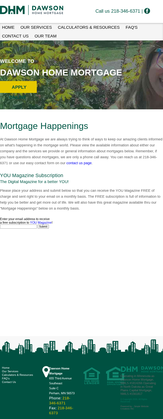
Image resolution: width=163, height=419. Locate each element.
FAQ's (132, 27)
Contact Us (15, 36)
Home (6, 367)
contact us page (79, 163)
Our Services (36, 27)
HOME (8, 27)
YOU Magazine (41, 222)
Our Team (46, 36)
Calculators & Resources (89, 27)
